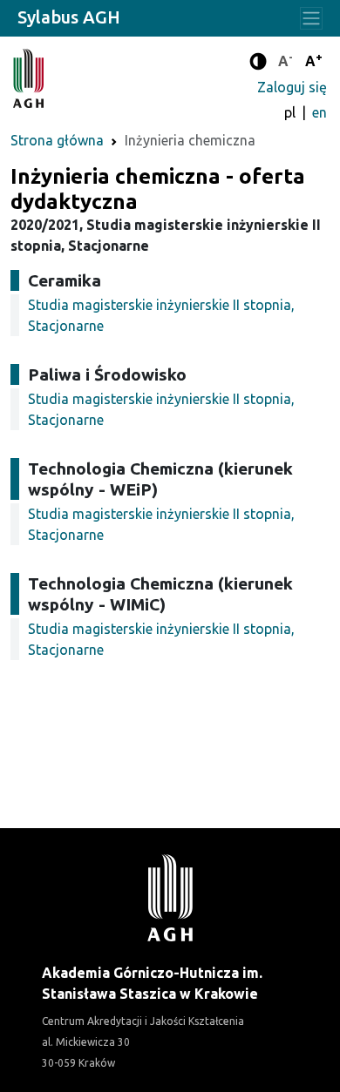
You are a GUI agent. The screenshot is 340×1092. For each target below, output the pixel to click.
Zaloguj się (292, 87)
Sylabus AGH (68, 17)
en (319, 112)
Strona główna (57, 140)
